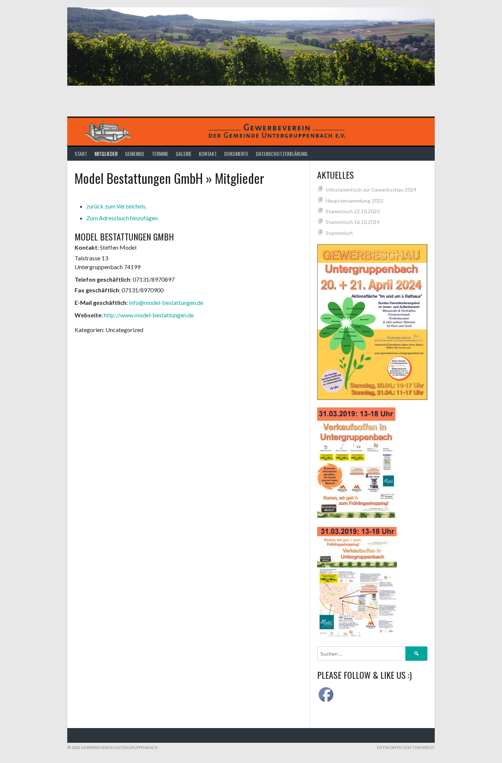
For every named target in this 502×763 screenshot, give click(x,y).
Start (81, 153)
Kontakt (208, 153)
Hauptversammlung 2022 (354, 200)
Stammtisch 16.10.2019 (353, 222)
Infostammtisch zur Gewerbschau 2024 (371, 189)
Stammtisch (339, 233)
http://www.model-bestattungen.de (149, 314)
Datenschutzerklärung (282, 153)
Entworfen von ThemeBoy (406, 747)
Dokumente (236, 153)
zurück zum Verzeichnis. (116, 206)
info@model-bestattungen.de (166, 302)
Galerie (183, 153)
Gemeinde (134, 153)
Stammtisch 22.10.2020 (353, 211)
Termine (160, 153)
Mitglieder (106, 153)
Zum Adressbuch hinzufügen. (122, 217)
